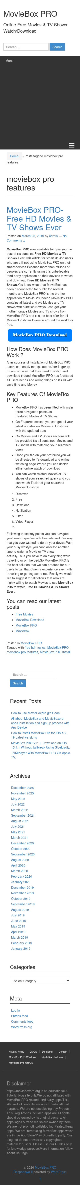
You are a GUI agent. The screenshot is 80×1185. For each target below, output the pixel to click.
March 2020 (19, 871)
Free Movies (24, 614)
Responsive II (23, 1171)
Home (14, 156)
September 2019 (23, 904)
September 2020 (23, 854)
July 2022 (18, 804)
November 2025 (22, 793)
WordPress (58, 1171)
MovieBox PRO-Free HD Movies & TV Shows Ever (39, 218)
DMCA (33, 1051)
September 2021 (23, 815)
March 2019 (19, 937)
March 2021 (19, 837)
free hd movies (35, 647)
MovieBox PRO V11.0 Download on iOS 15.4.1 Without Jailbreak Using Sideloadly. (40, 745)
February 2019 (21, 943)
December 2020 (22, 843)
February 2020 (21, 876)
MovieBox (22, 631)
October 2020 (20, 848)
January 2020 (20, 882)
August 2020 (20, 859)
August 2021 (20, 821)
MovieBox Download (30, 619)
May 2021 (18, 832)
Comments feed (22, 1021)
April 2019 (18, 932)
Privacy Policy (16, 1051)
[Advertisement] (40, 98)
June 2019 (18, 920)
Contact (63, 1051)
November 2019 (22, 893)
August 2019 (20, 909)
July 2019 (18, 915)
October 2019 (20, 898)
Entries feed (19, 1016)
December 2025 (22, 787)
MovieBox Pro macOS (21, 1062)
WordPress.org (21, 1027)
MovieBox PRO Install (55, 652)
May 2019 (18, 926)
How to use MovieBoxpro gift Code (35, 713)
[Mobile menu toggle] (72, 144)
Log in (15, 1010)
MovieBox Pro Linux (52, 1057)
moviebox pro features (22, 652)
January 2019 (20, 948)
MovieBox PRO (30, 13)
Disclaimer (47, 1051)
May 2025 (18, 798)
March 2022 (19, 810)
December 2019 (22, 887)
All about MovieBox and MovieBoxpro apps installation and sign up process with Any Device (40, 722)
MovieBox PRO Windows (22, 1057)
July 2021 (18, 826)
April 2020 (18, 865)
